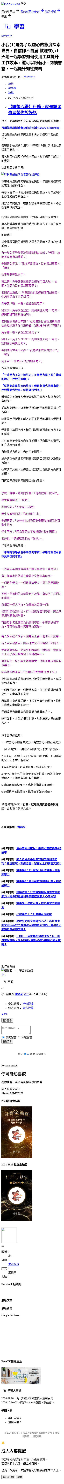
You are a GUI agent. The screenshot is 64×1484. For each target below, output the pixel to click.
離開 (19, 1477)
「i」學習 (13, 27)
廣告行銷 (28, 1007)
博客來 (21, 827)
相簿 (11, 84)
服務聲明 (37, 1436)
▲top (4, 1013)
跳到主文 (6, 36)
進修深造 (28, 1003)
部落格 (12, 88)
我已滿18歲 (8, 1477)
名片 (11, 92)
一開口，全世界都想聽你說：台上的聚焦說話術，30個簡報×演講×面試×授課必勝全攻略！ (31, 940)
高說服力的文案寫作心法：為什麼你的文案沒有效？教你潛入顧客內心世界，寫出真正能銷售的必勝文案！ (31, 925)
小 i (3, 974)
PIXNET (16, 1433)
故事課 (20, 881)
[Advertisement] (18, 1337)
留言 (26, 994)
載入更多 (7, 1020)
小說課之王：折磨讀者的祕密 (34, 914)
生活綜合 (29, 77)
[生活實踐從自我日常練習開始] (21, 1383)
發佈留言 (7, 1041)
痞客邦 (19, 994)
